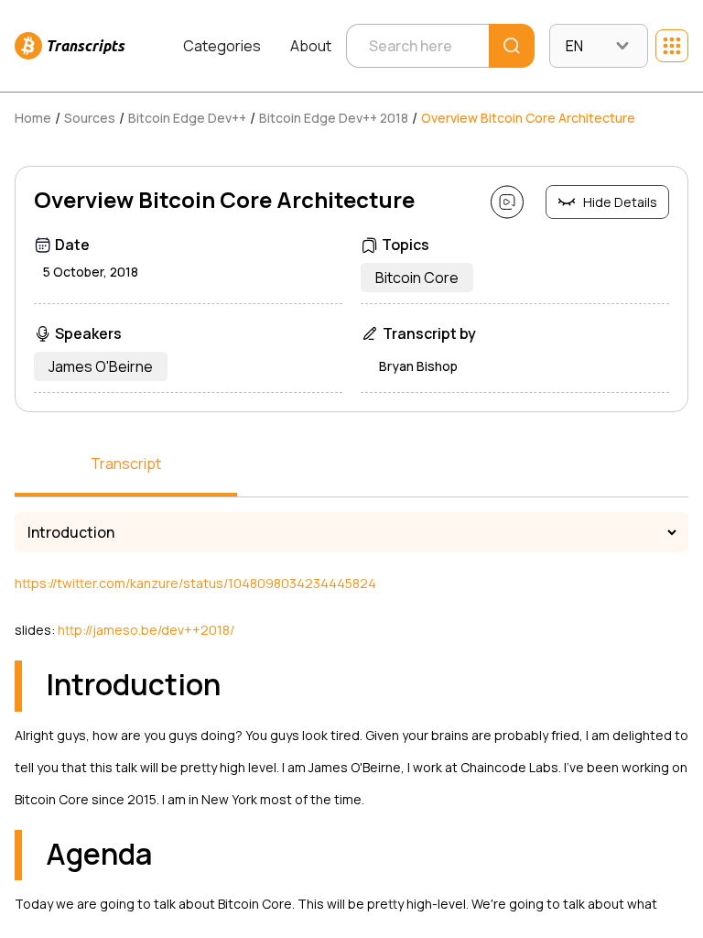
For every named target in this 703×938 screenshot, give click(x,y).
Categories (222, 46)
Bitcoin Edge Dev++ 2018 (333, 117)
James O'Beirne (101, 366)
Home (33, 117)
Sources (89, 117)
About (310, 46)
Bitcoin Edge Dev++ (187, 117)
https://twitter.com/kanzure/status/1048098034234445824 (195, 583)
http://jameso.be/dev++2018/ (146, 629)
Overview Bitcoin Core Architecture (528, 117)
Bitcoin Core (417, 277)
